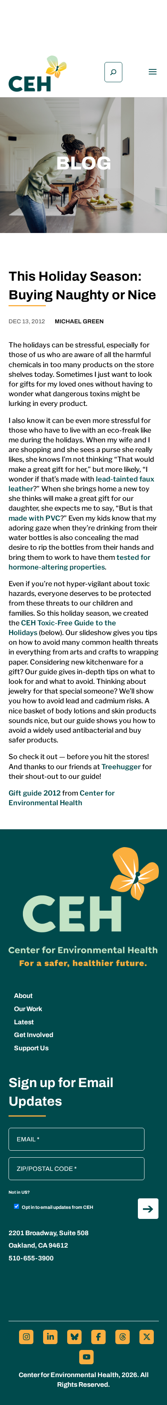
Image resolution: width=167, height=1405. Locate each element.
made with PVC (34, 518)
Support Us (31, 1048)
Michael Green (79, 321)
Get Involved (33, 1035)
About (23, 995)
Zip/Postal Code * (35, 1161)
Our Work (28, 1009)
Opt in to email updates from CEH (57, 1207)
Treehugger (121, 767)
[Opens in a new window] (26, 1337)
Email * (22, 1131)
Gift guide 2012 (35, 793)
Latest (24, 1022)
